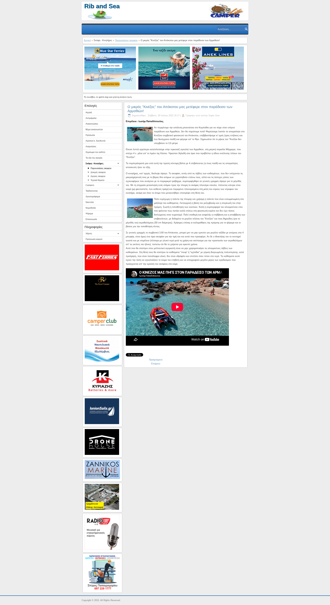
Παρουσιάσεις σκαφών (126, 40)
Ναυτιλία (90, 202)
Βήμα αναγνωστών (94, 129)
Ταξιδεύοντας (92, 191)
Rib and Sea (102, 6)
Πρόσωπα (90, 135)
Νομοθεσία (91, 208)
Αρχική (87, 40)
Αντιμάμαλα (91, 118)
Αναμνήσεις (91, 146)
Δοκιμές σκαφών (98, 172)
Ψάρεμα (89, 213)
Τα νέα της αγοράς (94, 158)
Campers (90, 185)
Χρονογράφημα (93, 196)
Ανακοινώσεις (92, 124)
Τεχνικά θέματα (97, 180)
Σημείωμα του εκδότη (95, 152)
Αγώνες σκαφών (98, 176)
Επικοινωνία (91, 219)
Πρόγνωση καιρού (94, 239)
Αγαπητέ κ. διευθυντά (95, 141)
